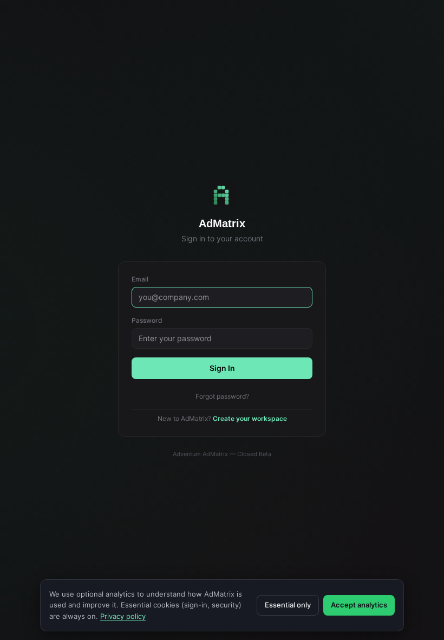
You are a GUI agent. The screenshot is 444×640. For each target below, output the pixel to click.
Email (140, 279)
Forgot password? (222, 396)
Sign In (222, 368)
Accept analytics (359, 604)
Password (147, 320)
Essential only (288, 604)
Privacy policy (123, 616)
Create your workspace (250, 418)
